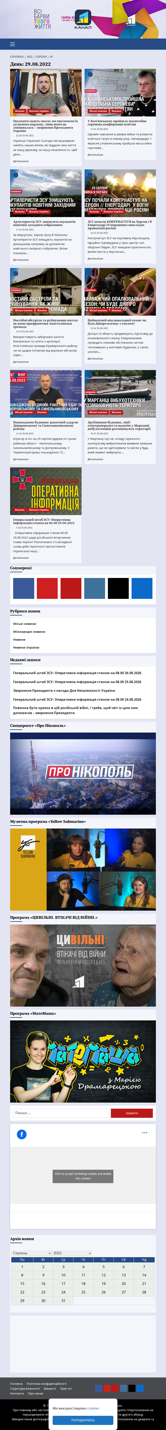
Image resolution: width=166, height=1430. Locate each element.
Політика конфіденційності (47, 1384)
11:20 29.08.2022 (25, 433)
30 (43, 1300)
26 (104, 1292)
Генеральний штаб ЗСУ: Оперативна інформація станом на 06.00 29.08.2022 (43, 521)
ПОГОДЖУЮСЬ (83, 1420)
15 (22, 1283)
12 (104, 1275)
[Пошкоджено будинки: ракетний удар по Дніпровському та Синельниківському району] (46, 394)
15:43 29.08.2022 (25, 331)
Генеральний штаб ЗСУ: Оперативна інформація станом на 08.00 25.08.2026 (77, 682)
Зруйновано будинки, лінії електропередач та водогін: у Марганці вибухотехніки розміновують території (119, 425)
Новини (19, 111)
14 (144, 1275)
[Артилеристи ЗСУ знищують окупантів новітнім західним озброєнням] (46, 193)
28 (144, 1292)
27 (124, 1292)
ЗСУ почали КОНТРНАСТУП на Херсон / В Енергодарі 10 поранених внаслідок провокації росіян (120, 225)
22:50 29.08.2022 (25, 135)
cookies (93, 1408)
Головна (16, 1384)
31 (63, 1300)
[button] (14, 44)
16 (43, 1283)
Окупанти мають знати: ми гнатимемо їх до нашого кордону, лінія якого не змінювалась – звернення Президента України (45, 126)
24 (63, 1292)
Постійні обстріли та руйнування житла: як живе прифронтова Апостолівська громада (45, 323)
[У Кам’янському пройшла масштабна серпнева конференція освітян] (120, 92)
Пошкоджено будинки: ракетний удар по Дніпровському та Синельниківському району (45, 425)
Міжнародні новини (29, 631)
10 (63, 1275)
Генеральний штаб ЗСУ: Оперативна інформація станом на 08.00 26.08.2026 (77, 673)
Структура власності (25, 1388)
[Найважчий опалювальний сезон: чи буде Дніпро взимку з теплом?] (120, 292)
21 (144, 1283)
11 (83, 1275)
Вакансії (50, 1388)
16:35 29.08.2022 (99, 233)
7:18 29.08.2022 (24, 527)
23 (43, 1292)
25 (83, 1292)
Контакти (17, 1393)
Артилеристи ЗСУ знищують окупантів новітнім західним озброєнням (44, 223)
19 (104, 1283)
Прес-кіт (66, 1388)
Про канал (35, 1393)
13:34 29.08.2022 (99, 328)
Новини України (39, 111)
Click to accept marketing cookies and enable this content (83, 1176)
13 (124, 1275)
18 (83, 1283)
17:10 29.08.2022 (25, 229)
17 (63, 1283)
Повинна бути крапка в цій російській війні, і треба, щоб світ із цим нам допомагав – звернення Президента (75, 710)
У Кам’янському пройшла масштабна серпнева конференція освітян (117, 122)
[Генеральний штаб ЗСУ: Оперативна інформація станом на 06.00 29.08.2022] (46, 491)
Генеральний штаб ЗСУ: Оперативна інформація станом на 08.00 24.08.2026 (77, 699)
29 (22, 1300)
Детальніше (21, 161)
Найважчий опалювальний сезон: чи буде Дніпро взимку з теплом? (117, 322)
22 (22, 1292)
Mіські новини (98, 111)
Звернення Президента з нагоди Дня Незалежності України (64, 690)
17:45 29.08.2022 (99, 129)
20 (124, 1283)
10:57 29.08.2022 (99, 433)
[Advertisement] (83, 1344)
